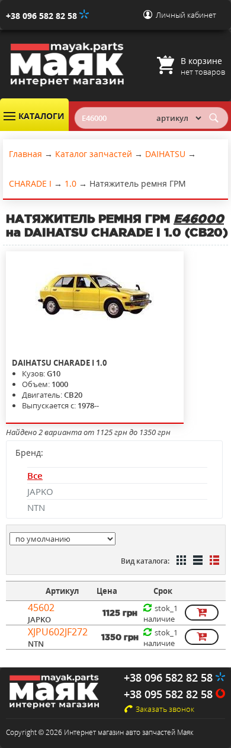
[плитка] (180, 561)
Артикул (62, 591)
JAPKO (40, 491)
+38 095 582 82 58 (170, 694)
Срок (162, 591)
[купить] (202, 613)
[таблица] (197, 561)
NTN (36, 507)
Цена (107, 591)
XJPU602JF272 (58, 631)
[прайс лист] (213, 561)
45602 (41, 607)
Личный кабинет (186, 14)
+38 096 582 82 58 (42, 15)
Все (35, 475)
